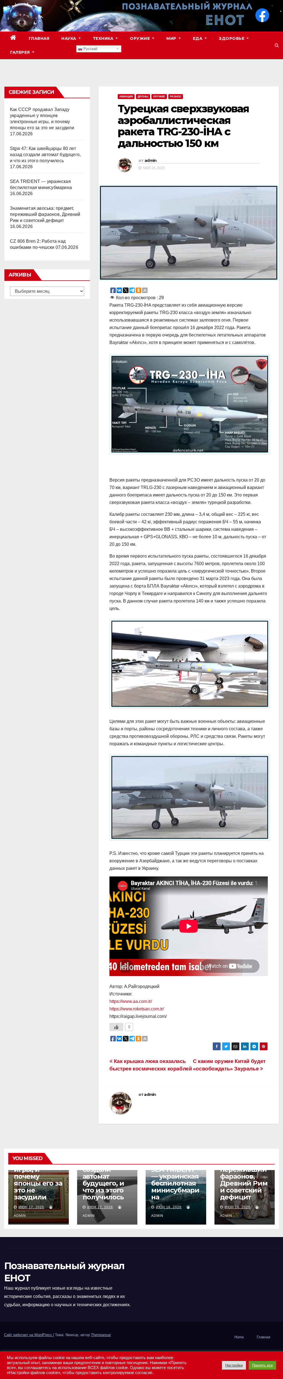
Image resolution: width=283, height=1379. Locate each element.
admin (151, 160)
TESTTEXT (58, 52)
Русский (89, 49)
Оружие (140, 38)
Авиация (126, 96)
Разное (175, 96)
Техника (104, 38)
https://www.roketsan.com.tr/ (136, 1009)
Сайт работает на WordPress (28, 1335)
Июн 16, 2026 (169, 1207)
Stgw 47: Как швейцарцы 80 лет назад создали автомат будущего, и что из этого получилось (45, 154)
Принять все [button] (262, 1365)
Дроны (143, 96)
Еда (198, 38)
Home (239, 1337)
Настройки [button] (234, 1365)
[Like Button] (116, 1027)
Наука (69, 38)
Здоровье (232, 38)
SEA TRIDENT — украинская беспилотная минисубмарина (175, 1183)
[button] (277, 45)
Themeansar (101, 1335)
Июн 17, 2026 (31, 1207)
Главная (39, 38)
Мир (171, 38)
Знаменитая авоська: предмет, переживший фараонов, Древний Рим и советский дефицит (45, 214)
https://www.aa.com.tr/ (130, 1001)
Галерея (20, 52)
